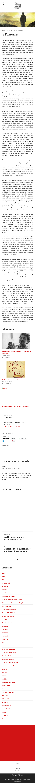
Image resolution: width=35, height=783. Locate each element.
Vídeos (4, 719)
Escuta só (5, 633)
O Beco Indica (6, 686)
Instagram (17, 768)
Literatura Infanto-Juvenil (10, 662)
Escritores (5, 629)
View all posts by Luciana (12, 426)
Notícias (4, 679)
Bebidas (4, 580)
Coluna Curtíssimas (8, 616)
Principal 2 (5, 699)
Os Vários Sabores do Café (10, 380)
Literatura (5, 30)
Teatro (4, 712)
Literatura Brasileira (8, 649)
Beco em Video (6, 583)
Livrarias (4, 669)
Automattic (17, 781)
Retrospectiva (6, 705)
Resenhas (5, 702)
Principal (5, 695)
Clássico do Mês (7, 593)
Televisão (5, 715)
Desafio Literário (7, 623)
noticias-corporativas (8, 682)
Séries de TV (6, 709)
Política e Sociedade (8, 692)
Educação (5, 626)
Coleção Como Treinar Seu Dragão (13, 603)
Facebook (17, 763)
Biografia (5, 586)
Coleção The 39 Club (8, 613)
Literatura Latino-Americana (11, 666)
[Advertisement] (17, 743)
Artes (3, 576)
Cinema (4, 590)
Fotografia (5, 636)
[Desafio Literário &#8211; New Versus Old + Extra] (17, 395)
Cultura (4, 619)
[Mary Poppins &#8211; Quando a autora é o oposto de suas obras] (17, 341)
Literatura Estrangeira (16, 30)
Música (4, 676)
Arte (3, 573)
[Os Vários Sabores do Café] (17, 369)
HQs (3, 643)
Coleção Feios (6, 606)
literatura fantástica (8, 656)
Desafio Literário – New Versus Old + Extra (15, 406)
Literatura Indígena (8, 659)
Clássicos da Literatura (9, 596)
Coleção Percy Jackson (9, 609)
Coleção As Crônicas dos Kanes (12, 599)
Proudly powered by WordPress (12, 779)
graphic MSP (6, 639)
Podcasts (4, 689)
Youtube (17, 771)
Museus (4, 672)
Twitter (17, 766)
